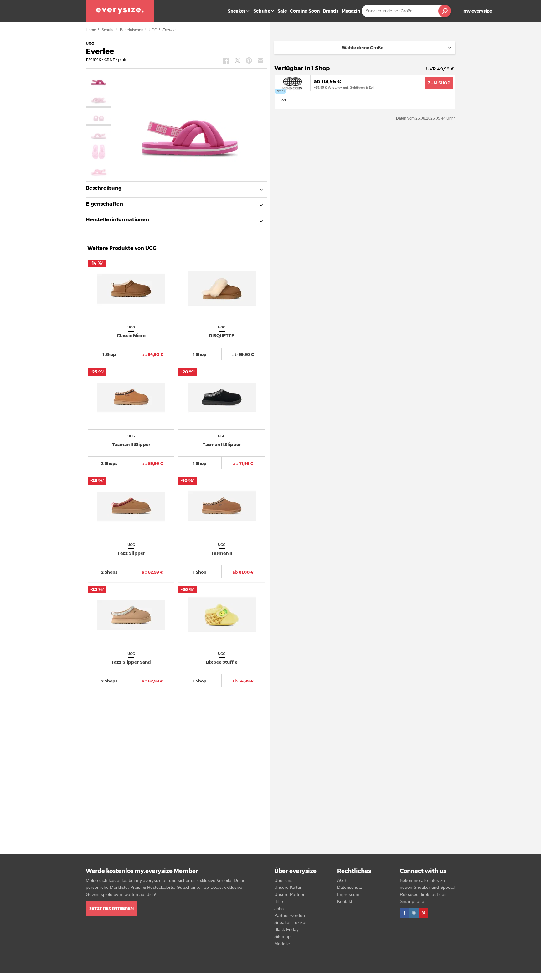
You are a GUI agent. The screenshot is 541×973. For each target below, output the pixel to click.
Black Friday (286, 929)
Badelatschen (131, 30)
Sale (282, 11)
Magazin (351, 11)
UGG (153, 30)
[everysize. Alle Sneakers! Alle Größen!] (120, 11)
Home (91, 30)
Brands (330, 11)
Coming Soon (305, 11)
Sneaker (236, 11)
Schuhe (261, 11)
